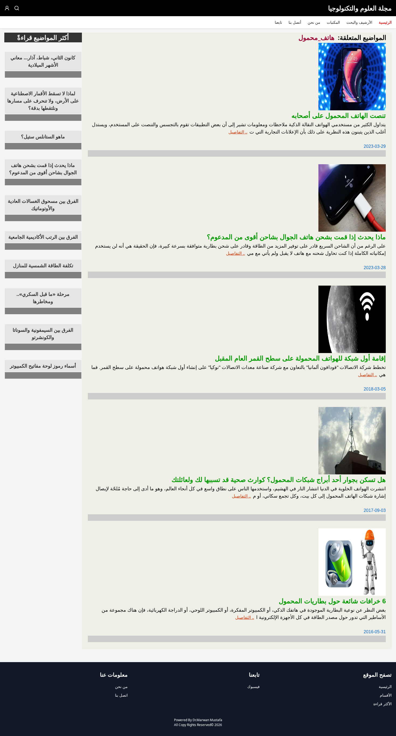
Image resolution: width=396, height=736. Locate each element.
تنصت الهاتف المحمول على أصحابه (338, 115)
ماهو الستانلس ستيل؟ (43, 136)
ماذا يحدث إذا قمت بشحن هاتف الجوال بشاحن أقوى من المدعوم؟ (43, 169)
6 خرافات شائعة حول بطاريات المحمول (332, 601)
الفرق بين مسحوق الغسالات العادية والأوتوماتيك (43, 204)
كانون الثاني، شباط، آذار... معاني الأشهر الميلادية (43, 61)
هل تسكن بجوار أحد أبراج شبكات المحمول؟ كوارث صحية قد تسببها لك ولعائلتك (279, 479)
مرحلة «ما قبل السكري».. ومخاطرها (43, 297)
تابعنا (278, 22)
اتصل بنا (121, 695)
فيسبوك (253, 686)
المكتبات (333, 22)
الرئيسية (385, 22)
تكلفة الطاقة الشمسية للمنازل (43, 265)
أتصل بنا (295, 22)
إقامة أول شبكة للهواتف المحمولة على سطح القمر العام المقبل (300, 358)
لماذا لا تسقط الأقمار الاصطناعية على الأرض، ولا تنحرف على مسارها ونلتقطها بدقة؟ (43, 100)
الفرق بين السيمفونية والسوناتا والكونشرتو (43, 333)
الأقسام (386, 695)
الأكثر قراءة (382, 703)
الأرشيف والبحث (359, 22)
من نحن (314, 22)
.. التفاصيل (237, 132)
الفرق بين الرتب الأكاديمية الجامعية (43, 237)
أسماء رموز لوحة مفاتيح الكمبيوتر (43, 365)
